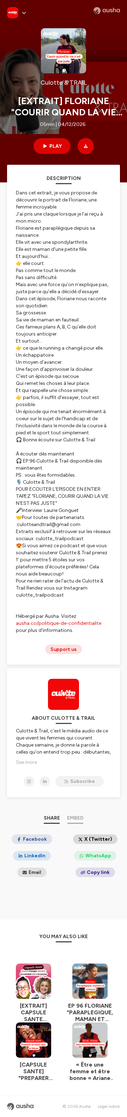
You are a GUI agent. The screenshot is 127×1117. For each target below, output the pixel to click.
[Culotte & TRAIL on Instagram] (29, 781)
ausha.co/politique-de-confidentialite (58, 623)
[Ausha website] (106, 10)
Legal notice (109, 1106)
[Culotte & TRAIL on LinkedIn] (45, 781)
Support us (63, 649)
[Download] (86, 146)
